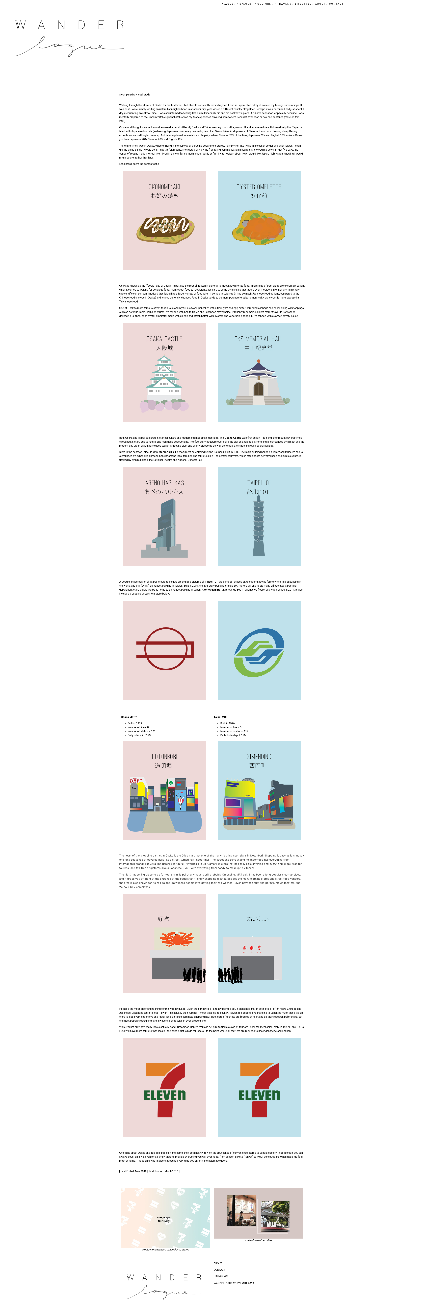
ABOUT (218, 1263)
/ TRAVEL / (283, 4)
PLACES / (228, 4)
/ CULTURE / (264, 4)
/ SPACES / (245, 4)
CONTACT (219, 1269)
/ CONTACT (335, 4)
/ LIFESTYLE (302, 4)
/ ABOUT (319, 4)
